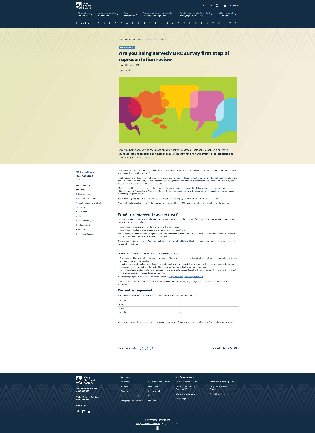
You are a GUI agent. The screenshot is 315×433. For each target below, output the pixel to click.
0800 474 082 (82, 399)
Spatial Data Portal (218, 394)
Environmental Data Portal (187, 382)
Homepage (123, 39)
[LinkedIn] (84, 412)
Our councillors (83, 185)
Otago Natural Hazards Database (220, 387)
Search (151, 396)
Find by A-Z (81, 23)
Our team (80, 189)
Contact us (234, 6)
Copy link (123, 70)
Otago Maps (181, 398)
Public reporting (83, 225)
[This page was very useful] (151, 348)
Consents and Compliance (132, 396)
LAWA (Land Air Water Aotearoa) (185, 387)
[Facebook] (78, 412)
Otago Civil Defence (184, 394)
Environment (126, 391)
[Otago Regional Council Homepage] (84, 5)
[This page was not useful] (141, 348)
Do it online (153, 386)
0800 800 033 (82, 391)
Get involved (126, 386)
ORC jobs (152, 400)
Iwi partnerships (83, 194)
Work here (80, 207)
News (162, 39)
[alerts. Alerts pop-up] (224, 5)
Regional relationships (86, 198)
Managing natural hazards (132, 400)
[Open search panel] (203, 5)
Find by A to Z (154, 391)
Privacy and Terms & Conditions (148, 424)
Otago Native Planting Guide (222, 382)
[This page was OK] (146, 348)
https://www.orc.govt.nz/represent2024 (186, 276)
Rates (78, 216)
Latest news (151, 39)
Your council (137, 39)
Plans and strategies (85, 220)
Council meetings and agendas (89, 203)
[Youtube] (89, 412)
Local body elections (85, 234)
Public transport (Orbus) (159, 382)
